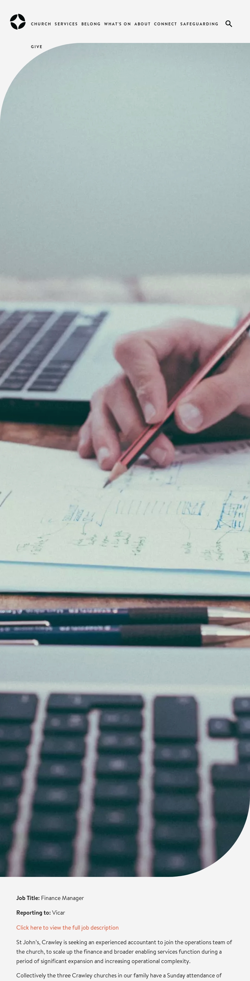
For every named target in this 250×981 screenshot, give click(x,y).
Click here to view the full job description (67, 927)
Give (37, 46)
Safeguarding (199, 24)
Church (41, 24)
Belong (91, 24)
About (142, 24)
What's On (117, 24)
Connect (165, 24)
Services (66, 24)
